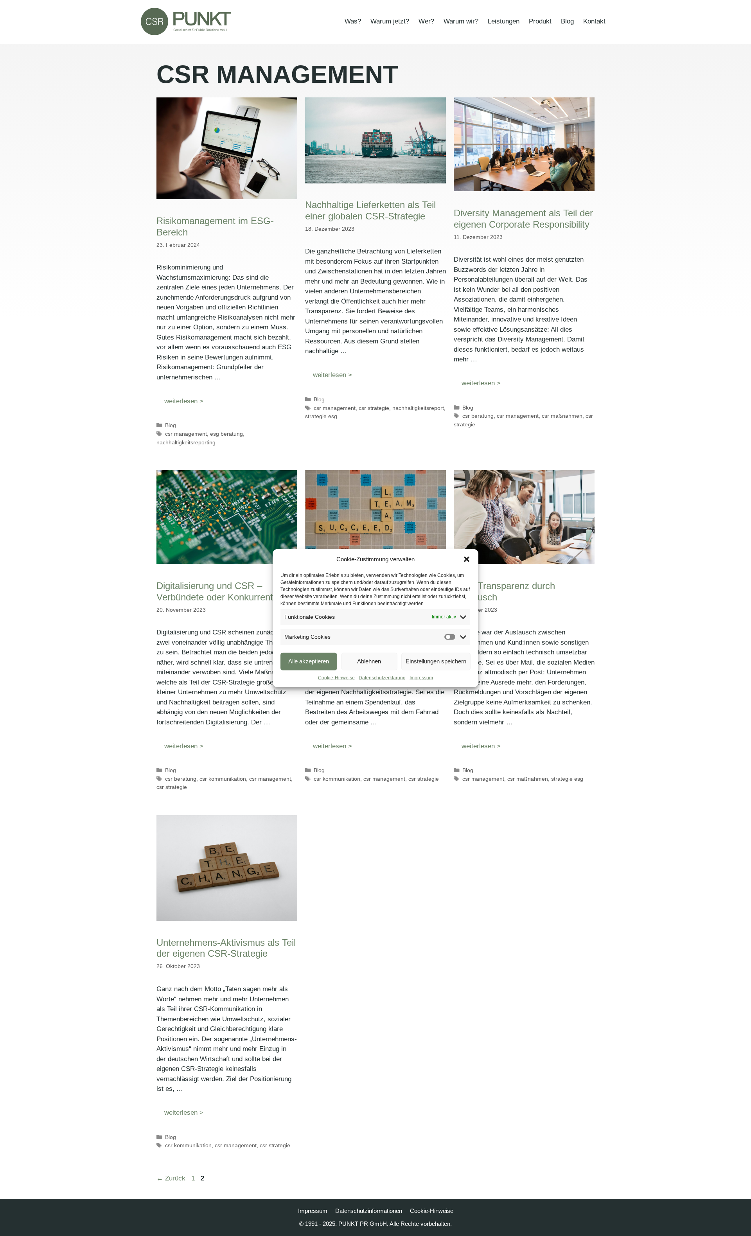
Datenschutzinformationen (368, 1210)
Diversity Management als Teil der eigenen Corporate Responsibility (523, 219)
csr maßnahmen (562, 416)
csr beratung (478, 416)
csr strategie (374, 408)
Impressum (421, 677)
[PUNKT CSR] (186, 21)
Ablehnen (369, 661)
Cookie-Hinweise (336, 677)
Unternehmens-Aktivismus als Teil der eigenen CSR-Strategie (226, 948)
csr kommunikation (222, 779)
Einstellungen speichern (436, 661)
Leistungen (503, 21)
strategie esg (321, 416)
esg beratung (226, 434)
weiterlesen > (183, 401)
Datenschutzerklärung (382, 677)
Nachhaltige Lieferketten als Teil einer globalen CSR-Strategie (370, 210)
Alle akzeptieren (308, 661)
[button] (467, 559)
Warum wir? (461, 21)
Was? (353, 21)
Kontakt (594, 21)
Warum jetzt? (389, 21)
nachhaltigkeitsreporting (186, 442)
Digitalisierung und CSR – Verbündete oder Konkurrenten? (222, 591)
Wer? (426, 21)
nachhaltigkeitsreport (418, 408)
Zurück (170, 1178)
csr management (186, 434)
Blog (567, 21)
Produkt (540, 21)
